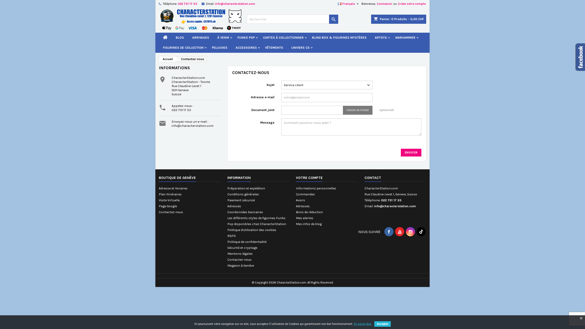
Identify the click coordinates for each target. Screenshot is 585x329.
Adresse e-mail (262, 97)
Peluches (219, 48)
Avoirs (300, 200)
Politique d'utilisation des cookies (251, 230)
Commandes (305, 194)
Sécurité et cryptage (242, 248)
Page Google (168, 206)
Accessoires (246, 48)
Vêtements (274, 48)
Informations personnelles (316, 188)
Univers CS (300, 48)
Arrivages (200, 38)
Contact (372, 177)
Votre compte (309, 177)
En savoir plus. (363, 324)
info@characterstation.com (235, 3)
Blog (180, 38)
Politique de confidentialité (246, 242)
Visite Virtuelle (169, 200)
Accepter (382, 324)
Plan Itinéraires (170, 194)
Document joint (262, 110)
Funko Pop (246, 38)
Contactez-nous (171, 212)
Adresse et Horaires (173, 188)
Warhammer (405, 38)
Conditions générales (243, 194)
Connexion (384, 3)
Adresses (234, 206)
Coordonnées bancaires (245, 212)
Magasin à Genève (240, 266)
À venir (223, 38)
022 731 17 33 (187, 3)
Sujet (270, 85)
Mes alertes (304, 218)
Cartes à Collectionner (283, 38)
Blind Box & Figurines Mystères (339, 38)
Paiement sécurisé (241, 200)
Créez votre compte (412, 3)
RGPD (231, 236)
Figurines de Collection (183, 48)
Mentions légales (240, 254)
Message (267, 123)
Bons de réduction (309, 212)
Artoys (381, 38)
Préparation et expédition (246, 188)
